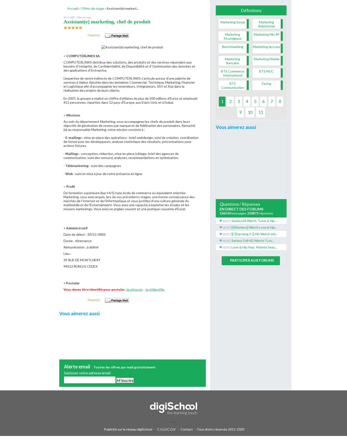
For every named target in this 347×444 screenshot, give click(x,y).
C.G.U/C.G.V (166, 429)
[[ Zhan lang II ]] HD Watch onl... (254, 234)
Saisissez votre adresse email (87, 373)
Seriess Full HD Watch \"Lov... (253, 241)
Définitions (251, 10)
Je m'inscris (134, 289)
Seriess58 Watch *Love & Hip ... (255, 221)
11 (260, 112)
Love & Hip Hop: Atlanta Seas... (254, 247)
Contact (187, 429)
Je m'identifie (155, 289)
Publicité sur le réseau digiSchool (128, 429)
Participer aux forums (252, 260)
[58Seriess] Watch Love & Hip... (254, 227)
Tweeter (93, 35)
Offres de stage (84, 17)
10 (250, 112)
